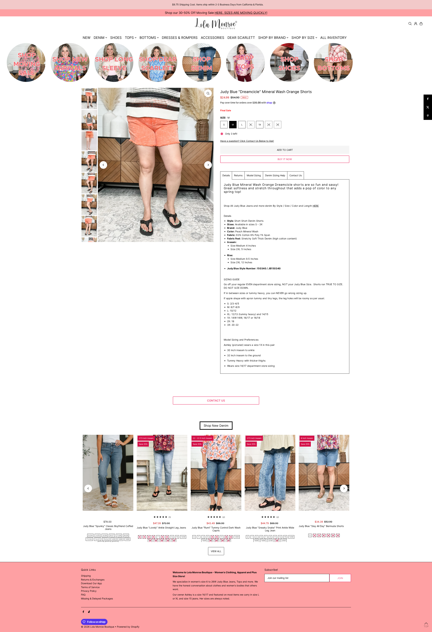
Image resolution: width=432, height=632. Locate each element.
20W (270, 540)
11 (222, 537)
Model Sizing (254, 175)
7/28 (119, 535)
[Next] (208, 165)
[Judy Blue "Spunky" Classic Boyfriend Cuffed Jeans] (108, 473)
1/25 (98, 535)
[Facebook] (83, 612)
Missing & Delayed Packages (97, 598)
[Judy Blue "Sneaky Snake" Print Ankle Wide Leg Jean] (270, 473)
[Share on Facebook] (428, 99)
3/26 (104, 535)
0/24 (90, 535)
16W (120, 539)
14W (113, 539)
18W (127, 539)
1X (260, 124)
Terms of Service (90, 587)
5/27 (112, 535)
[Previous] (103, 165)
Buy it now (285, 159)
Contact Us (295, 175)
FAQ (83, 594)
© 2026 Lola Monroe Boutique (97, 626)
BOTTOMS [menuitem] (148, 38)
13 (172, 537)
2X (268, 124)
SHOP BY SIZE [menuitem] (303, 38)
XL (251, 124)
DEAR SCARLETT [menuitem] (241, 38)
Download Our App (91, 583)
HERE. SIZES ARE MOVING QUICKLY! (241, 13)
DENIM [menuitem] (99, 38)
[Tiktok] (89, 612)
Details (226, 175)
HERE (316, 205)
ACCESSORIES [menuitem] (212, 38)
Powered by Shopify (128, 626)
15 (177, 537)
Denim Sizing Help (275, 175)
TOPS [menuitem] (129, 38)
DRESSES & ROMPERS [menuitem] (180, 38)
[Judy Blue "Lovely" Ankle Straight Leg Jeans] (162, 473)
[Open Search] (410, 23)
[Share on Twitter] (428, 107)
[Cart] (421, 23)
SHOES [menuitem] (116, 38)
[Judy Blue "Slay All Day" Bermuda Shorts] (324, 473)
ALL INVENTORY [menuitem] (333, 38)
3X (277, 124)
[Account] (415, 23)
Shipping (86, 575)
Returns (238, 175)
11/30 (89, 539)
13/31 (97, 539)
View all (216, 551)
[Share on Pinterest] (428, 115)
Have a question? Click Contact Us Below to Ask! (247, 141)
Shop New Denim (216, 425)
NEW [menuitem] (86, 38)
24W (283, 540)
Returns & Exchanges (92, 579)
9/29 (126, 535)
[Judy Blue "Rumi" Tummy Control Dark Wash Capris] (216, 473)
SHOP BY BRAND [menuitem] (272, 38)
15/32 (106, 539)
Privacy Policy (89, 590)
